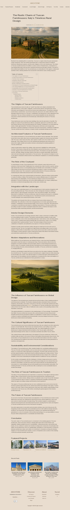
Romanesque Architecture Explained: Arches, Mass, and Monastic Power (18, 474)
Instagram (57, 494)
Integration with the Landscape (19, 80)
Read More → (15, 497)
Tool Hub (56, 6)
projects (29, 305)
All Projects (49, 6)
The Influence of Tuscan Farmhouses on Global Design (24, 85)
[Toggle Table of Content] (36, 74)
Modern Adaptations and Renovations (20, 83)
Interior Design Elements (18, 82)
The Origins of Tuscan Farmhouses (20, 76)
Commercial (25, 6)
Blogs (31, 500)
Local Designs (33, 6)
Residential (17, 6)
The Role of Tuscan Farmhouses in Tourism (22, 89)
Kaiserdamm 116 (18, 96)
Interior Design (41, 6)
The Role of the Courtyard (18, 79)
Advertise (67, 6)
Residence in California (19, 97)
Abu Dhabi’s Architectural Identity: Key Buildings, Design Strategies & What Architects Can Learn (51, 474)
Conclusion (15, 92)
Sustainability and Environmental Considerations (23, 88)
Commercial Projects (31, 496)
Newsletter (44, 494)
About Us (44, 498)
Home (1, 6)
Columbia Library (18, 99)
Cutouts (61, 6)
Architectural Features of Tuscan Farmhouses (22, 77)
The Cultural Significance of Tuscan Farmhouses (23, 86)
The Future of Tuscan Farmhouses (20, 91)
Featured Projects (9, 6)
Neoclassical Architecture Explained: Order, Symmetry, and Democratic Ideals (35, 474)
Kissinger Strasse (18, 95)
